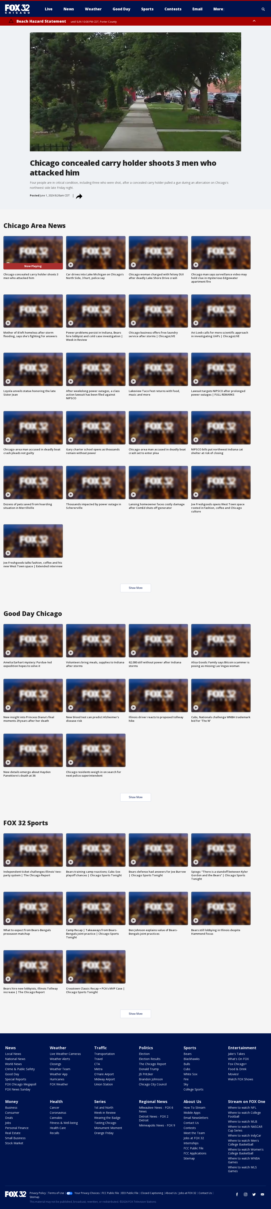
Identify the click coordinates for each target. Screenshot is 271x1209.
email (262, 1194)
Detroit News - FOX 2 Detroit (153, 1118)
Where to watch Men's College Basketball (243, 1142)
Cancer (54, 1107)
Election (144, 1054)
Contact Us (191, 1123)
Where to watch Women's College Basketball (246, 1151)
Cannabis (56, 1118)
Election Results (149, 1059)
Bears (188, 1054)
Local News (13, 1054)
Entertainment (242, 1047)
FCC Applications (195, 1153)
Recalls (54, 1133)
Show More (135, 587)
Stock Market (14, 1143)
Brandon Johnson (151, 1079)
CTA (97, 1064)
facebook (237, 1194)
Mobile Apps (192, 1113)
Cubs (187, 1069)
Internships (191, 1143)
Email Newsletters (196, 1118)
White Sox (190, 1074)
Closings (55, 1064)
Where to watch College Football (244, 1114)
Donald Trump (149, 1069)
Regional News (153, 1101)
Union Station (103, 1084)
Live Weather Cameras (65, 1054)
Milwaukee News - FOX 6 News (156, 1109)
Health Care (58, 1128)
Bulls (187, 1064)
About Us (192, 1101)
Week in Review (105, 1113)
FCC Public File (193, 1148)
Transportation (104, 1054)
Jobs (8, 1123)
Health (56, 1101)
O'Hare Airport (104, 1074)
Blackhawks (192, 1059)
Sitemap (189, 1158)
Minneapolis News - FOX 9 (157, 1125)
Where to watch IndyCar (244, 1135)
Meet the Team (194, 1133)
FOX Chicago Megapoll (20, 1084)
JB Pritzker (146, 1074)
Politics (146, 1047)
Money (11, 1101)
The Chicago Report (152, 1064)
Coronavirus (58, 1113)
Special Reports (15, 1079)
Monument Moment (108, 1128)
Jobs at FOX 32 (194, 1138)
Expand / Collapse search (263, 9)
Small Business (15, 1138)
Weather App (59, 1074)
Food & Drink (237, 1069)
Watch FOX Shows (240, 1079)
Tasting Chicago (105, 1123)
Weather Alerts (60, 1059)
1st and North (103, 1107)
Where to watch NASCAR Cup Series (245, 1128)
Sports (190, 1047)
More (218, 9)
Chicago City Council (153, 1084)
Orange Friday (103, 1133)
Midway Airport (104, 1079)
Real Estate (13, 1133)
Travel (98, 1059)
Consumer (12, 1113)
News (10, 1047)
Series (100, 1101)
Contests (190, 1128)
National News (15, 1059)
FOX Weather (59, 1084)
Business (11, 1107)
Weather (58, 1047)
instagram (245, 1194)
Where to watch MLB (242, 1121)
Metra (98, 1069)
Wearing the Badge (107, 1118)
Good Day (12, 1074)
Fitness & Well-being (64, 1123)
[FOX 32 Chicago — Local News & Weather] (19, 9)
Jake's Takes (236, 1054)
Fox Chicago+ (237, 1064)
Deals (9, 1118)
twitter (254, 1194)
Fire (186, 1079)
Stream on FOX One (246, 1101)
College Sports (193, 1089)
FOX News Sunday (17, 1089)
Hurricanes (57, 1079)
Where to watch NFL (242, 1107)
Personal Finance (17, 1128)
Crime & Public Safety (20, 1069)
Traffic (100, 1047)
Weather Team (60, 1069)
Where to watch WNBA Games (244, 1160)
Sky (186, 1084)
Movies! (233, 1074)
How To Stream (194, 1107)
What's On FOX (238, 1059)
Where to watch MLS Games (242, 1169)
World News (13, 1064)
